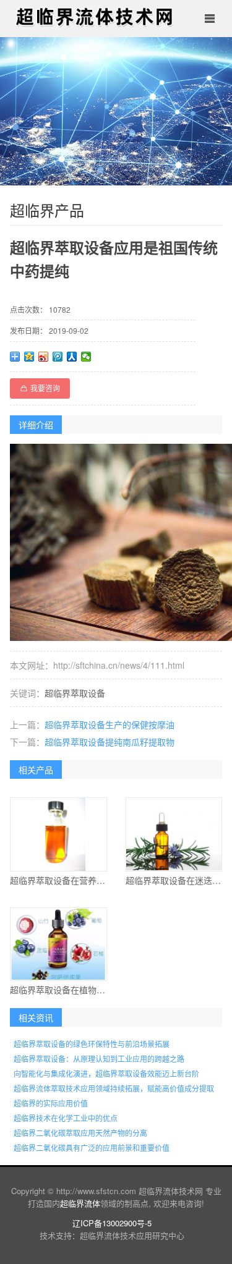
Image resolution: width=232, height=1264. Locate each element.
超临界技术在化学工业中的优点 (66, 1118)
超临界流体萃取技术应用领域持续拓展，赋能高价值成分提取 (114, 1088)
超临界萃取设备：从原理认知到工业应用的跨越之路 (99, 1058)
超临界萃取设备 (75, 693)
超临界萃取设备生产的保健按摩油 (109, 724)
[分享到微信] (86, 357)
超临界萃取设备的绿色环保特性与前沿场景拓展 (92, 1043)
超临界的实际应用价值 (51, 1103)
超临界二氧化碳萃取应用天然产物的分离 (80, 1132)
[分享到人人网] (72, 357)
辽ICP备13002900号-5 (112, 1223)
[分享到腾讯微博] (58, 357)
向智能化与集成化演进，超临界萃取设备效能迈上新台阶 (106, 1073)
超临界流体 (80, 1203)
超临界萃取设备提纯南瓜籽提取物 (109, 742)
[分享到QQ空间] (29, 357)
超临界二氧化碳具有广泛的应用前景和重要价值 (92, 1147)
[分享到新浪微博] (43, 357)
